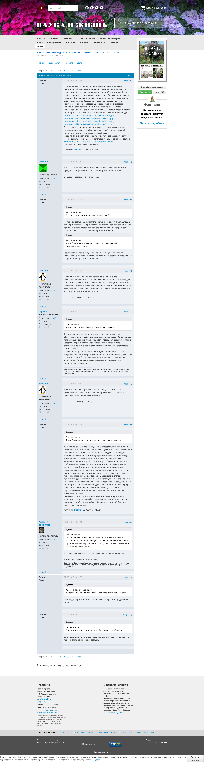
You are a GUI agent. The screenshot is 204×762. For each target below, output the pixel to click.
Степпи (77, 149)
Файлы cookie (149, 732)
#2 (130, 161)
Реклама (113, 42)
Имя (126, 80)
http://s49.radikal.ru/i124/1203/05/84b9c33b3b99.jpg (88, 124)
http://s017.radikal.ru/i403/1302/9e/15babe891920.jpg (89, 121)
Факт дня (67, 38)
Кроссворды (104, 732)
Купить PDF (159, 92)
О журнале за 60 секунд (141, 23)
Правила (69, 62)
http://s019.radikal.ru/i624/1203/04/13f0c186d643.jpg (89, 141)
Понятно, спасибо (195, 758)
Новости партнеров (110, 38)
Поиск (41, 62)
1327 (52, 178)
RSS (130, 75)
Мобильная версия (102, 752)
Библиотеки (99, 42)
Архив (39, 42)
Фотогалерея (128, 732)
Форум (40, 46)
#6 (130, 383)
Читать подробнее (152, 123)
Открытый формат (86, 38)
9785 (52, 290)
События (53, 38)
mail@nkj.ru (41, 702)
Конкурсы (92, 732)
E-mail (43, 194)
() (152, 7)
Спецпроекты (54, 42)
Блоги (83, 732)
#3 (130, 199)
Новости (40, 38)
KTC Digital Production (159, 742)
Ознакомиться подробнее (113, 713)
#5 (130, 311)
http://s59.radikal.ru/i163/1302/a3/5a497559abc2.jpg (88, 118)
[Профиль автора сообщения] (43, 168)
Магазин (84, 42)
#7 (130, 424)
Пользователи (54, 62)
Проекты (74, 732)
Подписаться (145, 92)
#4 (130, 271)
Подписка (70, 42)
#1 (130, 80)
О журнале (115, 732)
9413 (52, 539)
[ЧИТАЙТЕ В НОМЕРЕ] (152, 32)
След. (79, 70)
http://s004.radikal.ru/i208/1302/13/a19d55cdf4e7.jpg (89, 115)
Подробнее (97, 759)
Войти (164, 7)
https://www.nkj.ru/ (44, 699)
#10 (130, 614)
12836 (53, 318)
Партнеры (64, 732)
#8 (130, 522)
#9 (130, 577)
